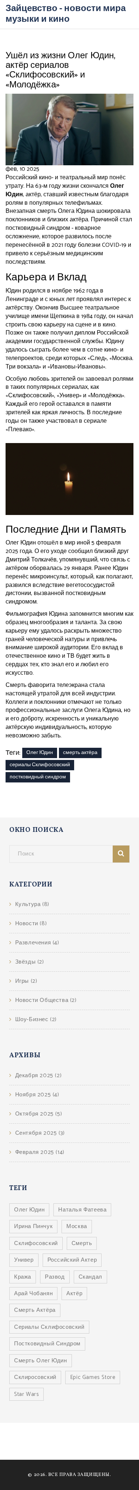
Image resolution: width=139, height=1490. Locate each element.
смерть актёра (80, 753)
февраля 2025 (39, 1152)
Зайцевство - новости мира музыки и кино (66, 14)
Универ (24, 1260)
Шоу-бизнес (36, 1019)
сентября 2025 (40, 1133)
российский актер (72, 1260)
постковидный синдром (38, 777)
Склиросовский (35, 1377)
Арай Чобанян (33, 1293)
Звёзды (29, 962)
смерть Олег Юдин (40, 1360)
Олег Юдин (39, 753)
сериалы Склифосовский (40, 765)
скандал (90, 1277)
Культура (32, 904)
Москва (76, 1226)
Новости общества (46, 1000)
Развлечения (37, 942)
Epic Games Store (93, 1377)
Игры (26, 981)
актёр (74, 1293)
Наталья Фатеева (82, 1209)
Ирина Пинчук (33, 1226)
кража (22, 1277)
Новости (31, 923)
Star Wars (26, 1394)
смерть (82, 1243)
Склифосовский (36, 1243)
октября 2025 (38, 1114)
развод (55, 1277)
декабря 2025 (38, 1075)
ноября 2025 (37, 1094)
